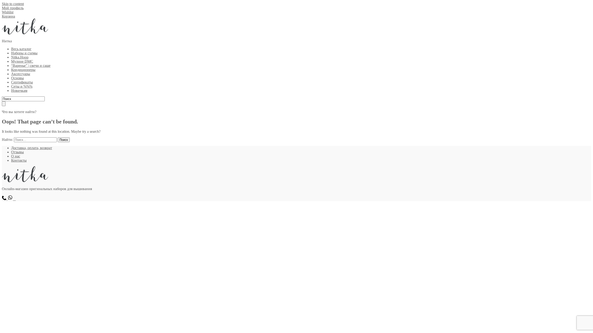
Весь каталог (21, 49)
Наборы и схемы (24, 53)
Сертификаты (22, 82)
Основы (17, 78)
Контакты (19, 160)
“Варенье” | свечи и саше (30, 66)
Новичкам (19, 90)
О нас (15, 156)
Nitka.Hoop (19, 57)
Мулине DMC (22, 61)
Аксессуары (20, 74)
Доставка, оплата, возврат (31, 148)
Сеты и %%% (21, 86)
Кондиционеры (23, 70)
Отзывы (17, 152)
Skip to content (13, 4)
